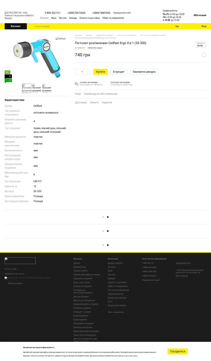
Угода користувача (117, 305)
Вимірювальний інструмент (86, 331)
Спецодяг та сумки (82, 312)
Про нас (63, 18)
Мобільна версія (14, 283)
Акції (53, 18)
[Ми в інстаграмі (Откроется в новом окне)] (145, 18)
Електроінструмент (82, 286)
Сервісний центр (115, 294)
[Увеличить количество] (87, 72)
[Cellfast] (60, 38)
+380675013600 (76, 13)
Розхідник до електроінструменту (83, 291)
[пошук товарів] (32, 26)
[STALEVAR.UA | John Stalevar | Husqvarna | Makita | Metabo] (20, 261)
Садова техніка (80, 270)
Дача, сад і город (81, 282)
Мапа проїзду (182, 276)
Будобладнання (80, 315)
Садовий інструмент (83, 278)
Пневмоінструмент (82, 308)
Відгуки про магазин (117, 298)
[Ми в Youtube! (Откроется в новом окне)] (142, 18)
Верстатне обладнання (84, 300)
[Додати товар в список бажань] (204, 55)
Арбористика (79, 267)
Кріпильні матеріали (82, 327)
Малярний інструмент (83, 323)
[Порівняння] (186, 26)
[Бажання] (192, 26)
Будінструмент (80, 319)
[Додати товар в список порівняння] (196, 55)
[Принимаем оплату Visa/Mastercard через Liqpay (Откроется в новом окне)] (27, 278)
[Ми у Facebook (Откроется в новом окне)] (138, 18)
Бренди (73, 18)
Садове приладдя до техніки (86, 274)
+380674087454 (101, 13)
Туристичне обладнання (84, 335)
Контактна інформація (118, 290)
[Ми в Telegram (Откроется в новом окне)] (149, 18)
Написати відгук (95, 48)
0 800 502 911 (53, 13)
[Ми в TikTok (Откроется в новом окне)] (153, 18)
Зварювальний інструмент (86, 304)
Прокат (76, 263)
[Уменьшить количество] (77, 72)
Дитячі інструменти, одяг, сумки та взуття (85, 339)
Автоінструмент (81, 296)
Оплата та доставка (89, 18)
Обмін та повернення (113, 18)
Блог (110, 301)
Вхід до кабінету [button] (115, 263)
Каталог (44, 18)
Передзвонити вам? (122, 13)
